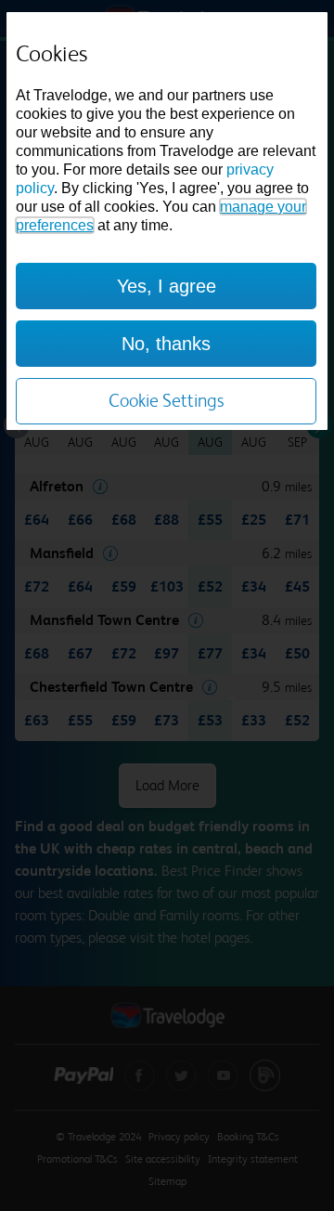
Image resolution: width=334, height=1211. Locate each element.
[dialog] (167, 221)
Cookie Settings (167, 400)
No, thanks (166, 343)
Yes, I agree (166, 286)
